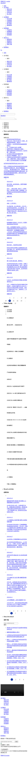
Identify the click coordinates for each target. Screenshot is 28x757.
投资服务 (9, 34)
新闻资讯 (9, 39)
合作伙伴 (9, 12)
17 (21, 297)
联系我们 (6, 47)
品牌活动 (9, 42)
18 (25, 297)
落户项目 (9, 23)
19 (6, 300)
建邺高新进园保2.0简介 (13, 632)
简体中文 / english (5, 1)
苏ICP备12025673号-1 (15, 749)
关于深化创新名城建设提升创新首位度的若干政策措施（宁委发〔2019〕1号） (17, 662)
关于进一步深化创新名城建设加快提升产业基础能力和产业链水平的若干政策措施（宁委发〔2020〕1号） (17, 656)
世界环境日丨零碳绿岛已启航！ (15, 149)
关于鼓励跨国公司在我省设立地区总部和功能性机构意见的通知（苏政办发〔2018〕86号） (17, 673)
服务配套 (9, 25)
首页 (5, 6)
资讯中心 (6, 37)
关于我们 (6, 7)
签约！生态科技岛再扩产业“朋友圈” (17, 160)
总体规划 (9, 20)
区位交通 (9, 18)
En (1, 50)
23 (21, 300)
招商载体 (9, 31)
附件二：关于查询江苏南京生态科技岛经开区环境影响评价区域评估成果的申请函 (17, 645)
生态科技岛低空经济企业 (14, 139)
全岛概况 (6, 17)
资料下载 (9, 44)
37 (15, 303)
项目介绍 (9, 9)
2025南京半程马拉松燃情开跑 (15, 154)
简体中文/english (5, 755)
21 (13, 300)
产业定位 (9, 29)
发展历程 (9, 10)
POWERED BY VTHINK (19, 752)
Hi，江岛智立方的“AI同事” (14, 147)
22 (17, 300)
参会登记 (3, 3)
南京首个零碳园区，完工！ (14, 155)
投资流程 (9, 33)
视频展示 (9, 41)
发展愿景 (9, 22)
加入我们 (9, 14)
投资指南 (6, 28)
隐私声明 (9, 752)
